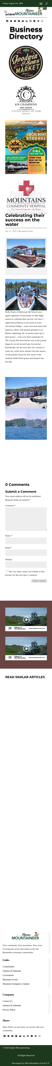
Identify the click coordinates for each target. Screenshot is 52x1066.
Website (8, 559)
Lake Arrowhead (33, 810)
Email (8, 548)
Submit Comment (39, 581)
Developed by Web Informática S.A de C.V (30, 1063)
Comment (10, 505)
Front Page (29, 726)
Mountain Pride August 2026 (22, 802)
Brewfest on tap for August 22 (23, 718)
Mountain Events (25, 231)
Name (8, 536)
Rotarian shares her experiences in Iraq (25, 883)
